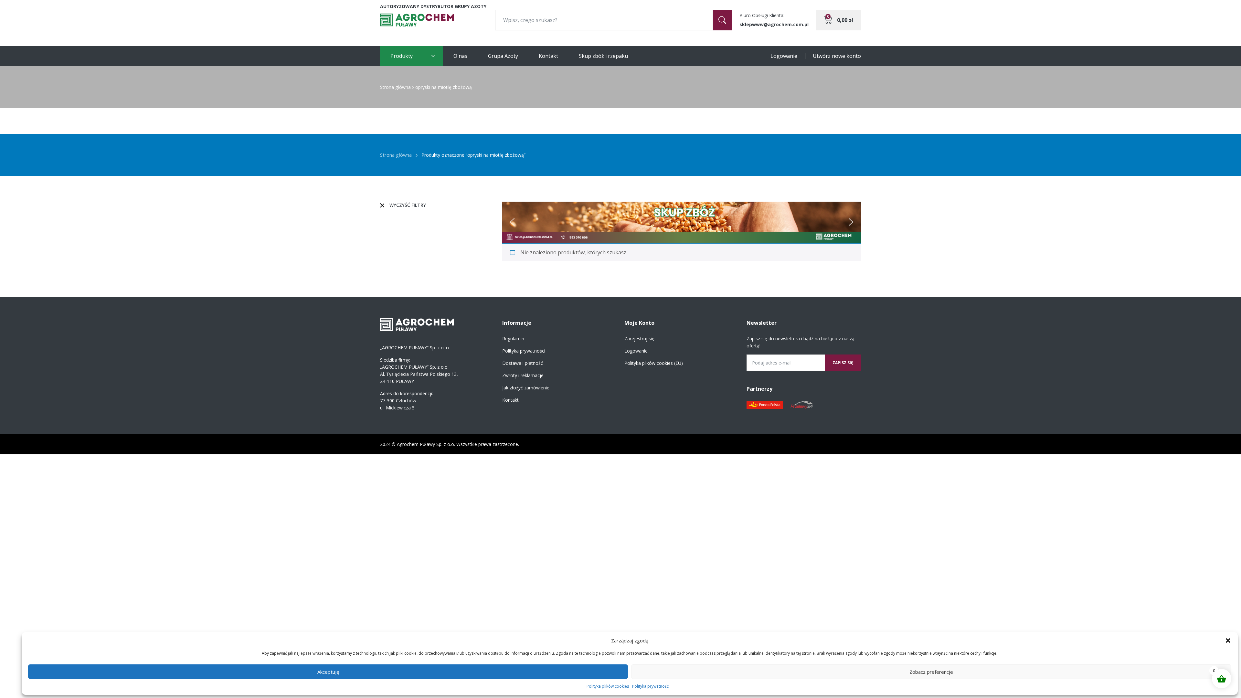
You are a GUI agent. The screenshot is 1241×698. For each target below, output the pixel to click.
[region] (681, 222)
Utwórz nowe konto (837, 55)
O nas (460, 55)
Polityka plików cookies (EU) (653, 363)
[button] (1228, 640)
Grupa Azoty (503, 55)
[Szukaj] (722, 20)
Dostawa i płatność (522, 363)
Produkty (401, 55)
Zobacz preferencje (931, 672)
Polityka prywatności (651, 686)
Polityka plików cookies (608, 686)
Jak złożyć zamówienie (525, 388)
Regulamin (513, 338)
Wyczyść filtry (407, 205)
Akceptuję (328, 672)
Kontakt (548, 55)
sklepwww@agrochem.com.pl (774, 24)
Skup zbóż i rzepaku (603, 55)
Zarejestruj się (639, 338)
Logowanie (783, 55)
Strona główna (395, 87)
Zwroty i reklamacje (523, 375)
